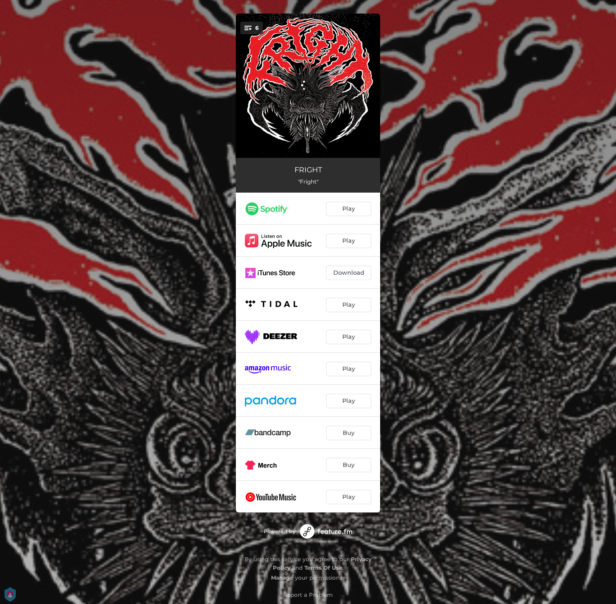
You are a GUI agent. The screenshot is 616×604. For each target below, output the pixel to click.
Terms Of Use (323, 567)
